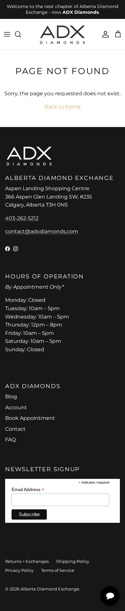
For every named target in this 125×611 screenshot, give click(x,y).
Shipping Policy (72, 561)
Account (16, 407)
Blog (11, 397)
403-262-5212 (21, 218)
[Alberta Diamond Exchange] (62, 34)
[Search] (21, 34)
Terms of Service (57, 570)
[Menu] (7, 34)
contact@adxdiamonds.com (41, 231)
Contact (15, 429)
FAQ (10, 440)
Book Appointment (30, 418)
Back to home (63, 107)
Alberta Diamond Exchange (50, 588)
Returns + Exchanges (27, 561)
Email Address (28, 490)
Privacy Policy (19, 570)
